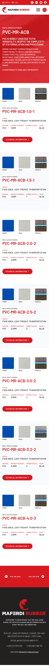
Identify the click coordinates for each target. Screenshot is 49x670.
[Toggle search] (44, 10)
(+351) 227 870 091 (14, 646)
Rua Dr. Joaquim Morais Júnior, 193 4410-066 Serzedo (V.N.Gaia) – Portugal (24, 634)
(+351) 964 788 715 (34, 646)
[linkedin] (36, 2)
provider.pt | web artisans (29, 652)
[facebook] (32, 2)
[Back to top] (44, 665)
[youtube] (41, 2)
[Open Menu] (38, 10)
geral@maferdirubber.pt (24, 640)
